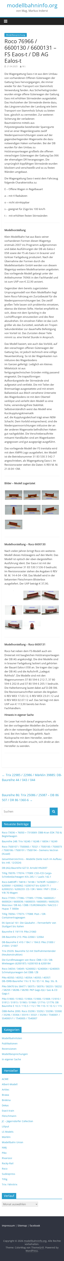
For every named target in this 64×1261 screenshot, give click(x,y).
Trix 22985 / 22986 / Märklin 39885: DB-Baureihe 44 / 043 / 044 (32, 777)
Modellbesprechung (15, 34)
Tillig (4, 1179)
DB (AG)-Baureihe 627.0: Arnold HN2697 (24, 867)
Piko (4, 1152)
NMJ (4, 1147)
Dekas (5, 1105)
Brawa (5, 1094)
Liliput (5, 1126)
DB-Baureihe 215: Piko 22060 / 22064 (23, 936)
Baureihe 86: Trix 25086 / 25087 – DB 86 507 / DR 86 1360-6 (30, 797)
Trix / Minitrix (9, 1184)
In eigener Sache (11, 1059)
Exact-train (8, 1110)
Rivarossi (7, 1158)
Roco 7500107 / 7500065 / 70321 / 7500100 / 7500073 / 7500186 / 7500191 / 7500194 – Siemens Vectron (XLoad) (32, 850)
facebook (35, 1225)
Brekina (6, 1100)
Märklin (6, 1137)
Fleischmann (9, 1116)
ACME (5, 1079)
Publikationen (10, 1043)
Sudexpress (8, 1173)
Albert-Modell (10, 1084)
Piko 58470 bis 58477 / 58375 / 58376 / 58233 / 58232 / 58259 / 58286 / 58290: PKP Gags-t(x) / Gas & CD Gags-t (32, 990)
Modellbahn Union (12, 1142)
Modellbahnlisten (12, 1038)
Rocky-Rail (7, 1163)
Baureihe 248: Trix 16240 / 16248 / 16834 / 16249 (29, 841)
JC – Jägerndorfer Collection (17, 1121)
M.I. (24, 66)
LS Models (7, 1131)
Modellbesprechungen (15, 1054)
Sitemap (22, 1225)
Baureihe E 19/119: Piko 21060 (19, 931)
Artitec (5, 1089)
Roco (4, 1168)
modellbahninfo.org (32, 5)
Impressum (8, 1225)
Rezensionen (9, 1048)
